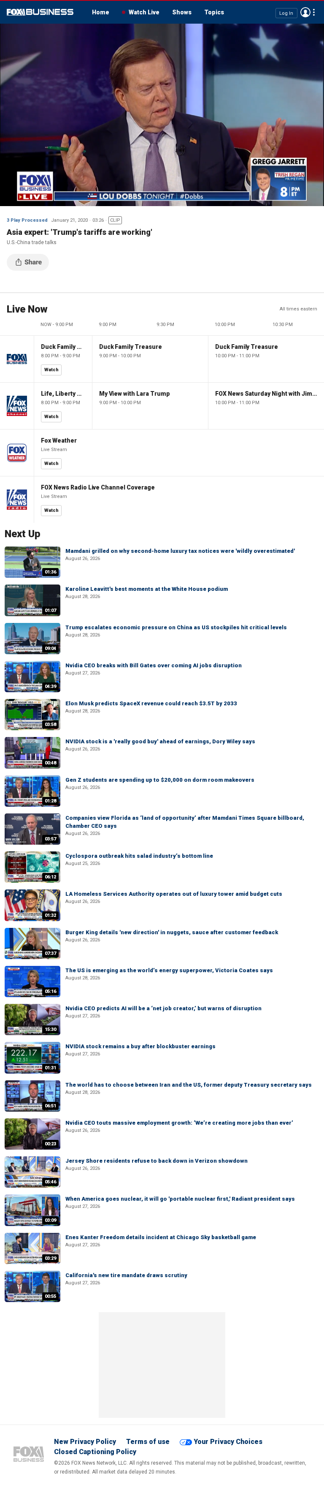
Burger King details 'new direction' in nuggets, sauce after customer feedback (171, 932)
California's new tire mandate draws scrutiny (126, 1275)
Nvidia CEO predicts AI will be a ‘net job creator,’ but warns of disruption (163, 1008)
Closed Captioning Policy (95, 1452)
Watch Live (144, 12)
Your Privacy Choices (228, 1442)
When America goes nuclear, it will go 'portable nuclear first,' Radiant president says (180, 1199)
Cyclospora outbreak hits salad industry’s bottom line (139, 856)
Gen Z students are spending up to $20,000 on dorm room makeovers (159, 780)
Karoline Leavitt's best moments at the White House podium (146, 589)
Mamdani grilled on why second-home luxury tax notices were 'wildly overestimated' (180, 551)
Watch (51, 369)
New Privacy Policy (85, 1442)
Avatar (305, 12)
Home (100, 12)
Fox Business (40, 12)
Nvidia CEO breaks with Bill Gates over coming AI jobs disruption (153, 665)
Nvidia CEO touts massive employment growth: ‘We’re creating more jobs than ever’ (179, 1123)
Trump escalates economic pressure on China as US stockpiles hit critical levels (176, 627)
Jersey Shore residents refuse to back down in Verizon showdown (156, 1161)
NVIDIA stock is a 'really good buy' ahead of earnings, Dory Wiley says (160, 741)
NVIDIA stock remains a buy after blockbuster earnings (140, 1046)
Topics (214, 12)
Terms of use (148, 1442)
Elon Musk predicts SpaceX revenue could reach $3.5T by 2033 (151, 703)
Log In (286, 13)
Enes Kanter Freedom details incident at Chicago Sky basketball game (160, 1237)
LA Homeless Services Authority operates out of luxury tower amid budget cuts (173, 894)
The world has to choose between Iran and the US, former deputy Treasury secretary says (188, 1085)
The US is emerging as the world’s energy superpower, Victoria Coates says (169, 970)
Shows (182, 12)
